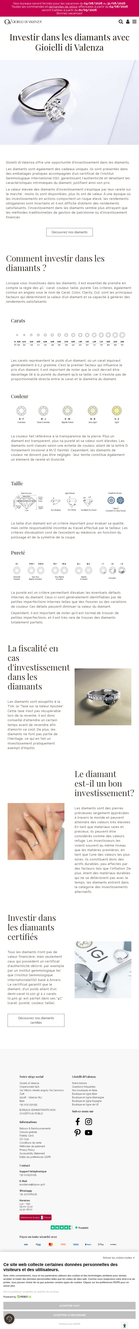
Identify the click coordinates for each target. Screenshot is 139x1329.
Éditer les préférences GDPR (35, 1157)
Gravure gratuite (28, 1132)
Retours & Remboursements (35, 1128)
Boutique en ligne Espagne (87, 1101)
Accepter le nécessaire (69, 1315)
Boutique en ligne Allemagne (88, 1097)
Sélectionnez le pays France (35, 1217)
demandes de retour (63, 6)
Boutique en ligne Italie (84, 1094)
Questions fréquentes (83, 1086)
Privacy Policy (27, 1150)
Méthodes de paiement (32, 1146)
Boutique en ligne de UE (85, 1104)
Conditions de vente (30, 1142)
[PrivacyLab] (23, 1296)
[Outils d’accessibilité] (124, 1326)
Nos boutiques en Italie (84, 1090)
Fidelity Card (26, 1135)
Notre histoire (79, 1083)
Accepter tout (69, 1305)
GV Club (24, 1139)
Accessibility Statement (32, 1153)
